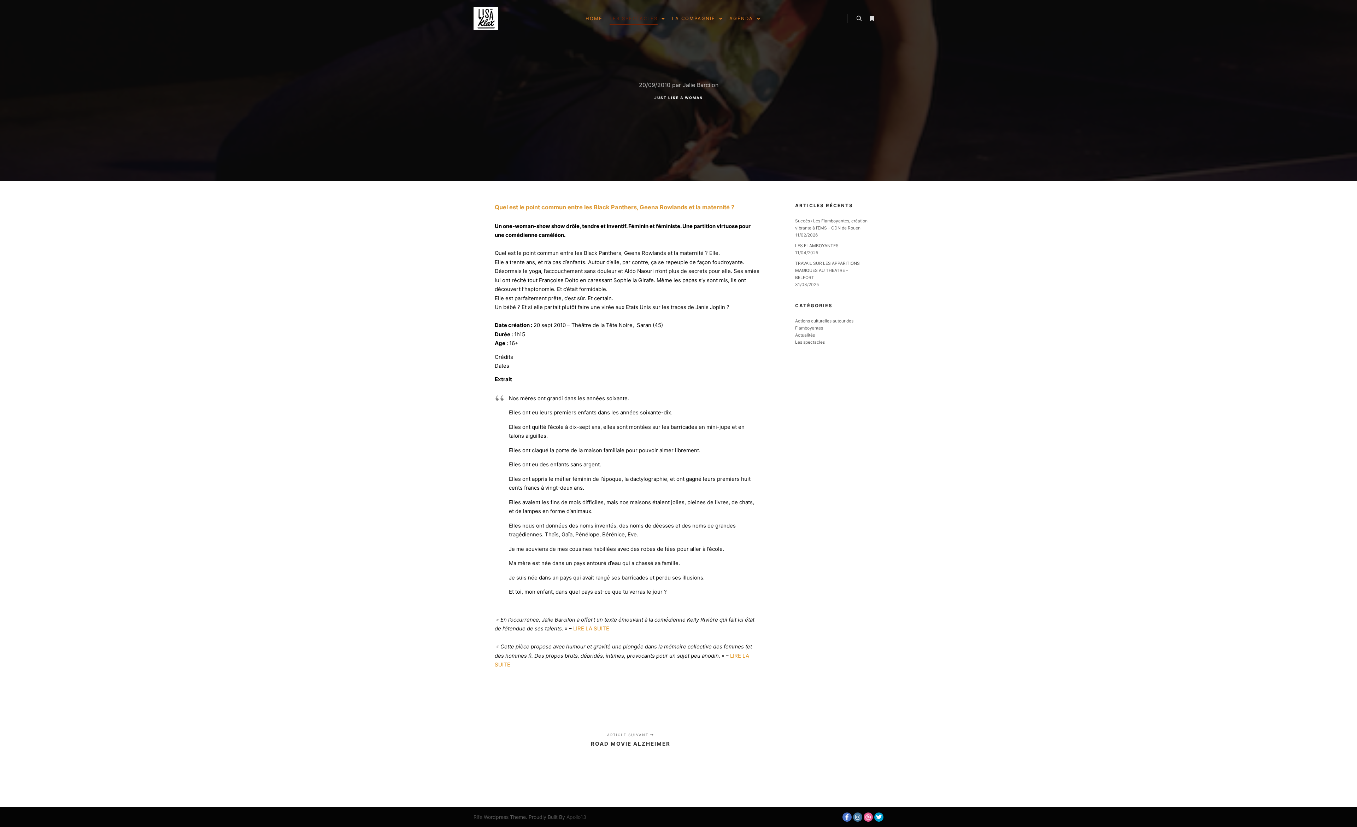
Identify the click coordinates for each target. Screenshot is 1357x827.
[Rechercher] (859, 18)
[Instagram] (857, 817)
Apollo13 (576, 817)
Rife (478, 817)
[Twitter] (878, 817)
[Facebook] (847, 817)
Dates (502, 365)
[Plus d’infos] (871, 18)
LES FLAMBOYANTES (817, 245)
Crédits (504, 357)
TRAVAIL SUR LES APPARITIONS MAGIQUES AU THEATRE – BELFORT (827, 270)
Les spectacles (810, 342)
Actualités (805, 335)
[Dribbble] (868, 817)
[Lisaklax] (486, 18)
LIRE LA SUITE (591, 628)
